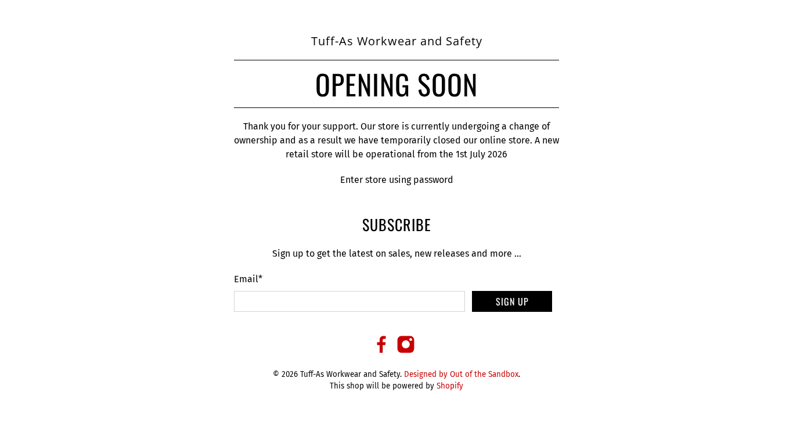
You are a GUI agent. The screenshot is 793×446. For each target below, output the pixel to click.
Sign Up (512, 301)
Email (248, 279)
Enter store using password (396, 179)
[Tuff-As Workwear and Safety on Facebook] (381, 350)
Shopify (450, 386)
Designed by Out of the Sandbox (461, 374)
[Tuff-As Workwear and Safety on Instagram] (405, 350)
